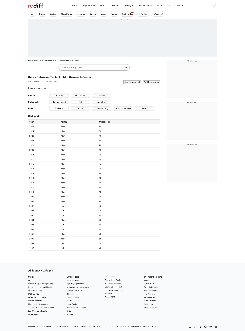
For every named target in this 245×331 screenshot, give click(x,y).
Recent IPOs (32, 297)
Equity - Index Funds (113, 280)
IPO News (42, 297)
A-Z (29, 280)
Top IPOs (35, 294)
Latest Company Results (37, 311)
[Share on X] (195, 326)
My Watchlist (157, 14)
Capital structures (122, 108)
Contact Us (110, 326)
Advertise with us (150, 308)
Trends (114, 14)
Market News (33, 314)
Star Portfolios (127, 14)
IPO (29, 294)
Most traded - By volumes (37, 304)
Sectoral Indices (150, 301)
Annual (101, 95)
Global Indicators (150, 291)
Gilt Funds (70, 294)
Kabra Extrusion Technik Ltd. (57, 60)
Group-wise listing (35, 291)
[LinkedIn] (216, 326)
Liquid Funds (72, 304)
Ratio (144, 108)
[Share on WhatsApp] (190, 326)
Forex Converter (150, 294)
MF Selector (71, 314)
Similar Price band (35, 301)
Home (74, 5)
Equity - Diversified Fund (114, 290)
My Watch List (149, 284)
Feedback (96, 326)
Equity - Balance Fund (113, 287)
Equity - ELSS (110, 277)
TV (168, 5)
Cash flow (101, 102)
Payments (87, 5)
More (178, 5)
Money (128, 5)
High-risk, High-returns (75, 284)
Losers (103, 14)
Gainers (93, 14)
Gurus (160, 5)
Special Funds (72, 301)
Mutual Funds (66, 14)
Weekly (43, 284)
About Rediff (33, 326)
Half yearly (80, 95)
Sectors (53, 14)
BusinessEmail (146, 5)
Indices (42, 14)
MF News (108, 294)
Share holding (101, 108)
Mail (102, 5)
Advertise (47, 326)
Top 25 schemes (73, 280)
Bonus (80, 108)
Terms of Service (80, 326)
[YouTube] (210, 326)
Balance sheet (59, 102)
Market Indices (149, 297)
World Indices (149, 304)
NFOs (69, 311)
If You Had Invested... (152, 287)
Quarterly (59, 95)
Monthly (50, 284)
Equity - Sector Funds (113, 284)
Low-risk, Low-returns (75, 291)
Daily (37, 284)
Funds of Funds (73, 297)
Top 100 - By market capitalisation (41, 308)
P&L (80, 102)
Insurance (81, 14)
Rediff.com (131, 326)
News (112, 5)
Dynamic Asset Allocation (76, 308)
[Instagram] (205, 326)
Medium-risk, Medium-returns (78, 287)
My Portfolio (143, 14)
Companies (39, 60)
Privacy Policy (62, 326)
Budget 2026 (110, 297)
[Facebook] (200, 326)
